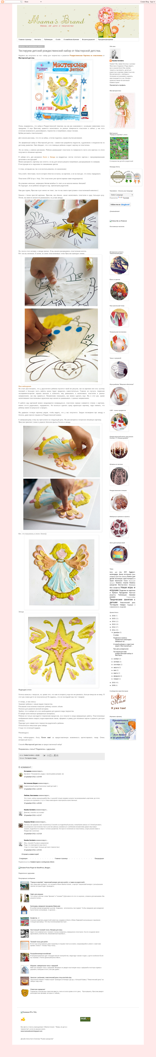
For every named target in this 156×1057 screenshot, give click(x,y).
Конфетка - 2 (34, 918)
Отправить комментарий (30, 854)
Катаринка (27, 771)
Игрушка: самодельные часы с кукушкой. (44, 966)
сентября (117, 664)
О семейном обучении (71, 39)
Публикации (48, 39)
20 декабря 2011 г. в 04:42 (33, 850)
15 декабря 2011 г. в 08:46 (33, 803)
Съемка (116, 635)
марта (116, 673)
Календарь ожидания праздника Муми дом (45, 906)
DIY (125, 572)
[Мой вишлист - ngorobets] (23, 1021)
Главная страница (25, 39)
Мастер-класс (123, 585)
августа (116, 667)
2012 (114, 627)
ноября (116, 659)
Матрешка (132, 585)
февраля (117, 676)
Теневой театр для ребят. (39, 942)
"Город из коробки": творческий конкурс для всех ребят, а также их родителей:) (57, 882)
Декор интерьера (125, 574)
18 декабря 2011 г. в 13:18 (33, 834)
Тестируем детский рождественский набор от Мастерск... (123, 653)
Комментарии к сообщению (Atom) (42, 862)
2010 (114, 682)
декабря (117, 632)
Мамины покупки (122, 583)
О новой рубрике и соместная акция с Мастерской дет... (123, 645)
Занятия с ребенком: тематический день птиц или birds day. (51, 977)
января (116, 679)
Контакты (37, 39)
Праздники (123, 593)
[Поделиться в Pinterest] (57, 755)
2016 (114, 616)
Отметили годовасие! (37, 989)
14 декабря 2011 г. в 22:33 (33, 789)
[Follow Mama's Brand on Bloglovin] (120, 206)
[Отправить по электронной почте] (48, 755)
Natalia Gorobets (29, 755)
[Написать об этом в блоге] (50, 755)
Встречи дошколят (88, 39)
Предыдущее (99, 858)
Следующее (23, 858)
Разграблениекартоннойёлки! (40, 954)
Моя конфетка (115, 588)
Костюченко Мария (31, 783)
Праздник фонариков (105, 39)
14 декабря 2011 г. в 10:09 (33, 777)
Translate (126, 198)
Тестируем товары (31, 758)
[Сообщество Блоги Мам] (119, 711)
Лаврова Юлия (29, 822)
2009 (114, 685)
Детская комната (121, 576)
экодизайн (123, 607)
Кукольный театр (121, 581)
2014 (114, 621)
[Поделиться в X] (52, 755)
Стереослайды (131, 597)
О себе (58, 39)
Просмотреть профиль (118, 85)
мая (115, 670)
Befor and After (116, 572)
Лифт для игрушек (36, 894)
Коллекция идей (121, 578)
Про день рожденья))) (120, 649)
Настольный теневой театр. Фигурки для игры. (46, 930)
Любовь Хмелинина (31, 795)
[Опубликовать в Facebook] (55, 755)
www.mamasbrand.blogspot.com (31, 1031)
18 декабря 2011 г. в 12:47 (33, 815)
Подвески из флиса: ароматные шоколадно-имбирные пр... (122, 639)
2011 (114, 630)
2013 (114, 624)
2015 (114, 618)
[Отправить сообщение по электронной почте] (44, 755)
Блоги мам (46, 737)
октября (117, 662)
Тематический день (127, 602)
